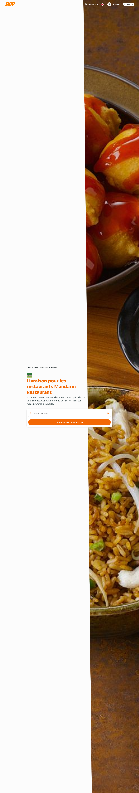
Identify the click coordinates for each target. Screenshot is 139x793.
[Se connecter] (109, 4)
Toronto (36, 368)
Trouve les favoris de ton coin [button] (69, 422)
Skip (30, 368)
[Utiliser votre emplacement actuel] (108, 413)
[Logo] (11, 4)
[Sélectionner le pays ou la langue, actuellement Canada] (102, 4)
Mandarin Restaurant (49, 368)
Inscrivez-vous (128, 4)
